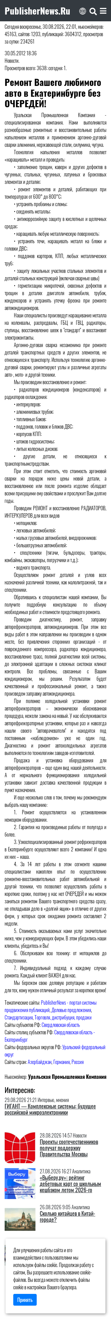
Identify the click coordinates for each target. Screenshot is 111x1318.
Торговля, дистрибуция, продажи (63, 1017)
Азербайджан (39, 1062)
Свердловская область (61, 1024)
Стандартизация (19, 1017)
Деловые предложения (71, 1010)
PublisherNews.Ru (37, 10)
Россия (78, 1062)
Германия (61, 1062)
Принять (25, 1299)
